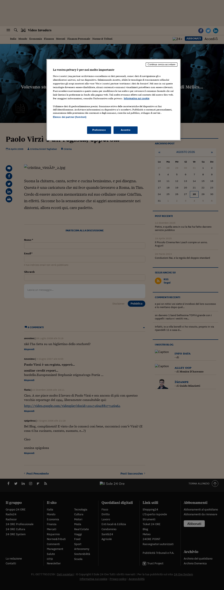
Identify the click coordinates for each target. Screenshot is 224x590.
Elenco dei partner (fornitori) (69, 117)
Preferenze (99, 130)
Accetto (126, 130)
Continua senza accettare (162, 64)
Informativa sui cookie (136, 98)
